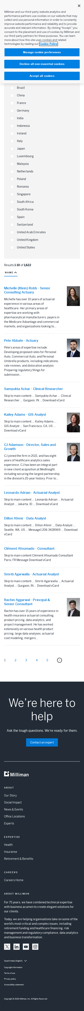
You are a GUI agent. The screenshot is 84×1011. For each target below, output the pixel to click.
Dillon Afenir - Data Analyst (25, 518)
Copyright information (13, 967)
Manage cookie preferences (42, 52)
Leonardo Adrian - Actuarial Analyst (32, 493)
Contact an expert (42, 742)
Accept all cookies (42, 76)
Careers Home (13, 880)
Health (8, 845)
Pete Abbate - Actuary (21, 341)
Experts (9, 823)
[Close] (79, 5)
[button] (12, 88)
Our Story (10, 795)
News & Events (13, 809)
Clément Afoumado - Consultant (29, 549)
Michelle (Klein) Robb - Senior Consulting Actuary (27, 290)
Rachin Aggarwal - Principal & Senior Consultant (27, 602)
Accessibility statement (14, 984)
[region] (42, 41)
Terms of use (9, 973)
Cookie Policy (48, 44)
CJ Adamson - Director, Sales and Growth (30, 447)
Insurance (10, 852)
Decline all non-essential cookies (42, 64)
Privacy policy (10, 979)
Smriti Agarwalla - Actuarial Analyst (31, 574)
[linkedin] (16, 947)
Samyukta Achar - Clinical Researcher (33, 389)
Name (9, 272)
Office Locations (14, 816)
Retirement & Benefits (18, 859)
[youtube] (26, 947)
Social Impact (13, 802)
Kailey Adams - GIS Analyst (25, 415)
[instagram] (35, 947)
